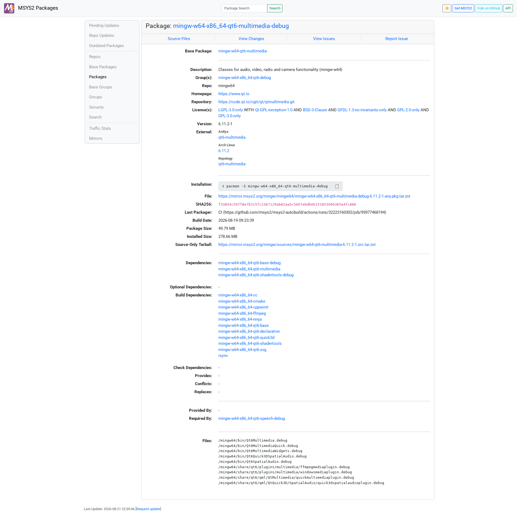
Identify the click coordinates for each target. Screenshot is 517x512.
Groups (95, 97)
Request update (148, 509)
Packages (98, 76)
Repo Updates (101, 35)
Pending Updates (104, 25)
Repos (94, 56)
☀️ (447, 8)
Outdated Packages (106, 45)
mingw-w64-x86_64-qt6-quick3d (246, 337)
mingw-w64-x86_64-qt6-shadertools (250, 343)
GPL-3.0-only (229, 115)
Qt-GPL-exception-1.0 (273, 110)
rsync (223, 355)
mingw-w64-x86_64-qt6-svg (242, 349)
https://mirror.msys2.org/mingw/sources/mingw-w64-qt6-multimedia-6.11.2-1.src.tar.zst (297, 244)
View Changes (251, 38)
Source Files (179, 38)
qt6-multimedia (232, 137)
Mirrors (95, 138)
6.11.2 (223, 150)
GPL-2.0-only (408, 110)
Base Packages (103, 67)
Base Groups (100, 87)
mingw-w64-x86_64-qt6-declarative (249, 331)
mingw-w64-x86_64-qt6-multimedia (249, 269)
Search (275, 8)
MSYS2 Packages (37, 8)
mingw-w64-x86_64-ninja (240, 319)
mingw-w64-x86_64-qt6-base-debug (249, 262)
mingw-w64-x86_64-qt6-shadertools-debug (256, 275)
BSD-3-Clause (315, 110)
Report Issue (396, 38)
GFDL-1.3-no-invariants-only (362, 110)
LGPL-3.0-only (230, 110)
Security (96, 107)
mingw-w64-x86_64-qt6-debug (244, 77)
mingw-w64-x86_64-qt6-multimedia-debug (231, 25)
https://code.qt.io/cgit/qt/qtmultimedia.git (256, 101)
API (508, 8)
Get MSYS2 (463, 8)
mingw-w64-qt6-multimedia (242, 51)
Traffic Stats (100, 128)
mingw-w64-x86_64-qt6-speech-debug (251, 418)
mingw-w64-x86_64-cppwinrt (243, 307)
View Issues (324, 38)
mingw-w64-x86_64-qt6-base (243, 325)
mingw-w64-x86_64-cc (237, 295)
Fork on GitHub (488, 8)
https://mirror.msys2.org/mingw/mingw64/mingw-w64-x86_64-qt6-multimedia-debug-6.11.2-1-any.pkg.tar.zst (314, 196)
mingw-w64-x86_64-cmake (241, 301)
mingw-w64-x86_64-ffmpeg (242, 313)
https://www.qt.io (233, 93)
